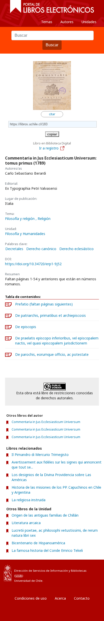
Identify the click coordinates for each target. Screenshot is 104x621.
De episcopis (25, 326)
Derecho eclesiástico (76, 249)
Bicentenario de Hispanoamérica (38, 542)
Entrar (15, 617)
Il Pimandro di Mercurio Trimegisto (40, 454)
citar (52, 114)
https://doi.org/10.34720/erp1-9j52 (33, 263)
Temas (46, 21)
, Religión (43, 218)
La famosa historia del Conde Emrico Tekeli (47, 550)
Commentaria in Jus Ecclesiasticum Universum (46, 422)
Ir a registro (49, 148)
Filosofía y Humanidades (25, 233)
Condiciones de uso (31, 598)
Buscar (52, 45)
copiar (52, 134)
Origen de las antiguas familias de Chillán (45, 515)
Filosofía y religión (20, 218)
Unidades (89, 21)
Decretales (14, 249)
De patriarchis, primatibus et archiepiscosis (50, 315)
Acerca (60, 598)
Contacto (82, 598)
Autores (66, 21)
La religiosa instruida (28, 499)
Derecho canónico (41, 249)
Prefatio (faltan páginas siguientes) (44, 304)
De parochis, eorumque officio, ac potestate (52, 354)
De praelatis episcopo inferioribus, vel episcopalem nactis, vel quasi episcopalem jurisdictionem (56, 340)
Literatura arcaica (26, 522)
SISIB (18, 575)
